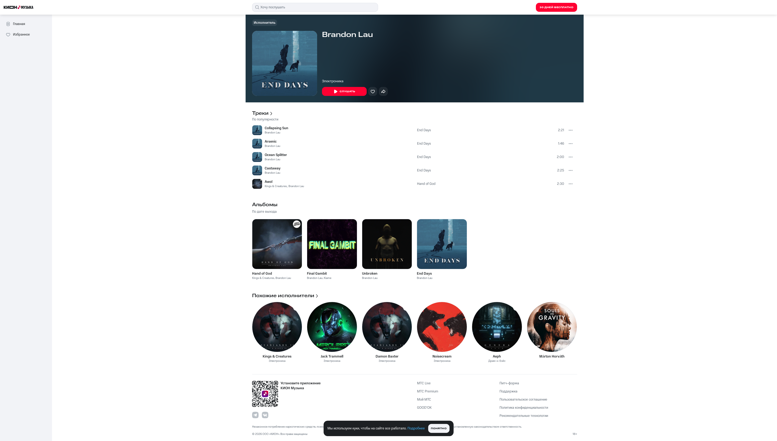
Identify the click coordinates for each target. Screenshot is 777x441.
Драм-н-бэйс (497, 361)
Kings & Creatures (276, 186)
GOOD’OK (424, 407)
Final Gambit (317, 274)
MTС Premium (427, 391)
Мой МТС (424, 399)
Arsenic (271, 141)
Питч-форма (509, 383)
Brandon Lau (272, 133)
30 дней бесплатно (556, 7)
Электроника (333, 81)
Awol (268, 181)
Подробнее (416, 428)
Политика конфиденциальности (524, 407)
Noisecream (442, 356)
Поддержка (508, 391)
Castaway (273, 168)
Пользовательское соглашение (523, 399)
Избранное (21, 34)
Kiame (327, 278)
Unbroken (369, 274)
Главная (19, 24)
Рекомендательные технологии (524, 415)
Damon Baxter (387, 356)
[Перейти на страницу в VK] (265, 415)
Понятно (438, 428)
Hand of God (426, 183)
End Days (424, 130)
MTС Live (424, 383)
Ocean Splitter (276, 155)
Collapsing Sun (276, 128)
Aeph (497, 356)
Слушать (347, 91)
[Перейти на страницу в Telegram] (255, 415)
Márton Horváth (552, 356)
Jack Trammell (332, 356)
